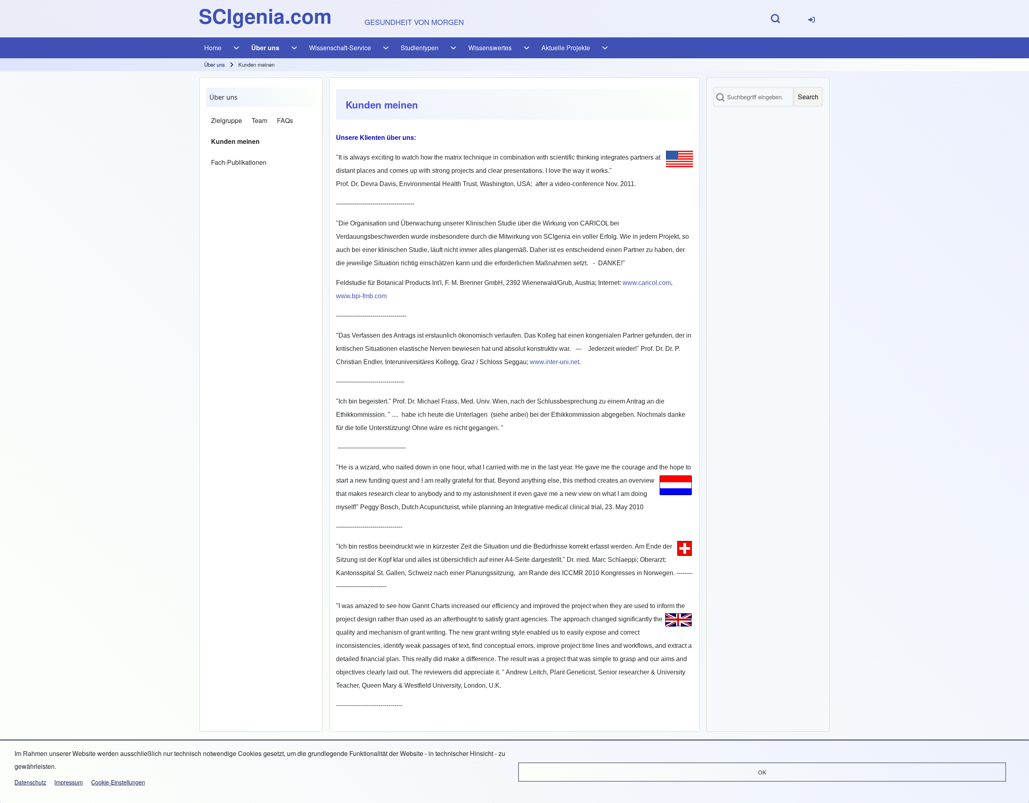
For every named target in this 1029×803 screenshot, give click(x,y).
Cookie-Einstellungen (118, 782)
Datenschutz (30, 782)
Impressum (68, 782)
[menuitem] (811, 18)
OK (762, 772)
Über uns (214, 64)
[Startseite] (264, 18)
